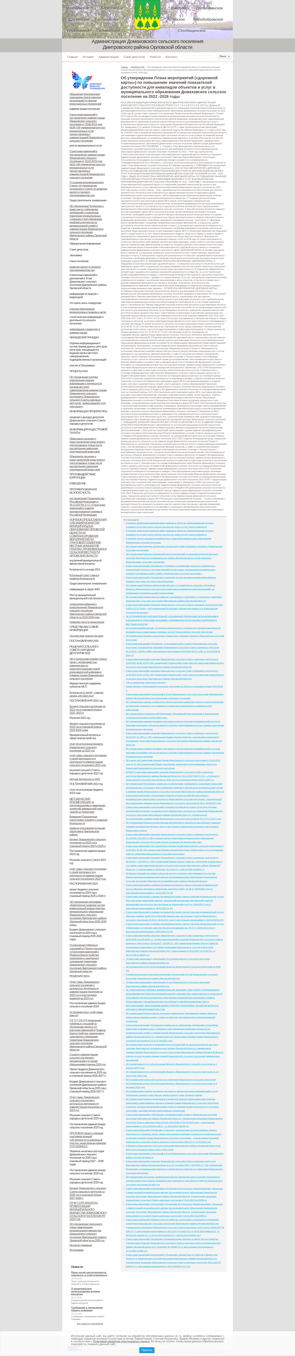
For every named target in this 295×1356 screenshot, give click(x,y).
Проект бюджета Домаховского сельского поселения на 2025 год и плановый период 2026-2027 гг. (87, 1072)
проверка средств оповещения (86, 622)
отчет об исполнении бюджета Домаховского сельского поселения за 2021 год (86, 747)
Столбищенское (192, 31)
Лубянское (176, 19)
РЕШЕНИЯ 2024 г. (79, 976)
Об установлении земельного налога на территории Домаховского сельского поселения (171, 1080)
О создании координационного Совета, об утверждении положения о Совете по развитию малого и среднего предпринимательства (88, 189)
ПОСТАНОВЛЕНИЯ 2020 (84, 640)
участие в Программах (82, 365)
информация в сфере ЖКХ (84, 589)
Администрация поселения (84, 108)
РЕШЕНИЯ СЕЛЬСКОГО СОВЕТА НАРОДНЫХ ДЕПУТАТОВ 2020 (83, 650)
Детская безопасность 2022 (84, 779)
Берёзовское (112, 8)
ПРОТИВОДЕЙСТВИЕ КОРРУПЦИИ (82, 476)
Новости (155, 56)
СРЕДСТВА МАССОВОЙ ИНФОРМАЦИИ (83, 628)
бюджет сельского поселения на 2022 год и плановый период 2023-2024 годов (87, 727)
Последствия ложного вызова (86, 635)
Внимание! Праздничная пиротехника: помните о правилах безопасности (88, 820)
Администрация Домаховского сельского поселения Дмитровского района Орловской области (147, 16)
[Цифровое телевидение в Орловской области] (88, 70)
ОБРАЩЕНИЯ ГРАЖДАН (84, 337)
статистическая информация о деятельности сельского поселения (86, 320)
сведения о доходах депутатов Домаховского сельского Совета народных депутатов (87, 420)
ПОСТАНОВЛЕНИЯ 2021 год (86, 700)
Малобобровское (208, 19)
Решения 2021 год (79, 717)
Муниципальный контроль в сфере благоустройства (85, 736)
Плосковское (78, 31)
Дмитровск (180, 8)
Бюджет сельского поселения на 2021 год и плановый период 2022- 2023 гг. (87, 709)
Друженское (79, 19)
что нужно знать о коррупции (85, 303)
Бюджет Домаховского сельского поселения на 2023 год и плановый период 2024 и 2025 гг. (87, 842)
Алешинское (78, 8)
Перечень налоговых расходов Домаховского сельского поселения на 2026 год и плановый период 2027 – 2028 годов (86, 1158)
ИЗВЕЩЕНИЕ (77, 483)
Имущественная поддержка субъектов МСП (85, 685)
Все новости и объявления (90, 1324)
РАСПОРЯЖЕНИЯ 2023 (83, 883)
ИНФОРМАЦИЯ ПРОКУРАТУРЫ (88, 411)
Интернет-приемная (80, 1245)
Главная (72, 56)
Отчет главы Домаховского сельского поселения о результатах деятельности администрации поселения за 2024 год (85, 1104)
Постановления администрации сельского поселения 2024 (87, 1005)
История (88, 56)
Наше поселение (79, 261)
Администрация (109, 56)
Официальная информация (85, 243)
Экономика (75, 255)
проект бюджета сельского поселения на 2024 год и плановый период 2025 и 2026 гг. (87, 892)
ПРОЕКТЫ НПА (78, 371)
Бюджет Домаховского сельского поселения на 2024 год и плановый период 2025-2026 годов (87, 934)
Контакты (171, 56)
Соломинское (108, 31)
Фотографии (76, 1250)
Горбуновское (107, 19)
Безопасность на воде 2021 (84, 569)
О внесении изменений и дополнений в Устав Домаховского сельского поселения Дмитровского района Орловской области (87, 282)
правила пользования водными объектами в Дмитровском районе (87, 831)
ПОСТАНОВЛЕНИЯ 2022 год (86, 783)
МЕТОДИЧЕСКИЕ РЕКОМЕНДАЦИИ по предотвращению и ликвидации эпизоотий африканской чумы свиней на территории (87, 806)
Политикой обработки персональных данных (121, 1341)
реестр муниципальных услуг (85, 145)
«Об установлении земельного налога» (146, 682)
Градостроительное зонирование (88, 200)
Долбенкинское (209, 8)
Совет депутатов (134, 56)
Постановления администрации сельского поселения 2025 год (87, 1126)
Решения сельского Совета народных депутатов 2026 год (86, 1181)
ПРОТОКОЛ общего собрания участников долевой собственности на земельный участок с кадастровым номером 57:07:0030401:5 (87, 1140)
